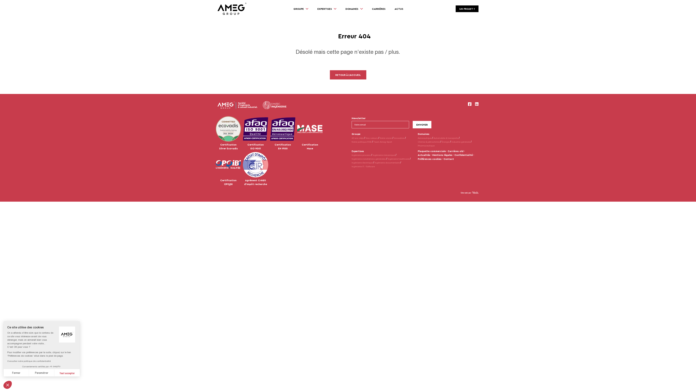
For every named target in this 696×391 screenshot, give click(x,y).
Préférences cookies (430, 158)
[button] (7, 385)
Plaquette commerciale (432, 151)
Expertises (358, 151)
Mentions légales (442, 155)
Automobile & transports (446, 138)
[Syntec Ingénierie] (274, 105)
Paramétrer (41, 372)
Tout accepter (67, 373)
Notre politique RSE (362, 141)
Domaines (423, 134)
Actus (399, 8)
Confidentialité (463, 155)
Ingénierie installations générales (369, 158)
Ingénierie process (361, 155)
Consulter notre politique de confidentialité (29, 361)
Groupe (356, 134)
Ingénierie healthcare (398, 158)
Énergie (446, 141)
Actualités (424, 155)
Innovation (399, 138)
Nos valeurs (372, 138)
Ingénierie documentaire (387, 162)
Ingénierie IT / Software (363, 166)
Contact (449, 158)
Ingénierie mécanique (384, 155)
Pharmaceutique (426, 145)
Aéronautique (425, 138)
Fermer (16, 372)
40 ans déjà (358, 138)
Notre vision (386, 138)
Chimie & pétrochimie (429, 141)
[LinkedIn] (476, 104)
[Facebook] (469, 104)
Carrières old (455, 151)
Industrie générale (460, 141)
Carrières (379, 8)
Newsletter (359, 118)
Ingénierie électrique (362, 162)
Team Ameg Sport (383, 141)
